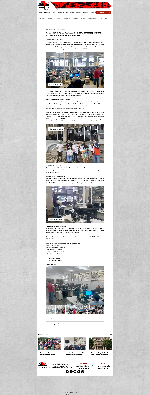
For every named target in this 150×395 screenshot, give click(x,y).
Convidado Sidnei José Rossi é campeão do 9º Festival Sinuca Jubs (75, 353)
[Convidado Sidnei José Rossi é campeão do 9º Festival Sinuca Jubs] (75, 343)
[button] (47, 12)
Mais (106, 18)
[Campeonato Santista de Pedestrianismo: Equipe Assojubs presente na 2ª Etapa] (49, 343)
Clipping (58, 18)
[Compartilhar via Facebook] (47, 324)
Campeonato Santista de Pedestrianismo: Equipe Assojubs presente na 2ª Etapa (49, 353)
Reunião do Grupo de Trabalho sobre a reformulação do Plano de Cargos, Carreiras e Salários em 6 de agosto (100, 353)
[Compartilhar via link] (58, 324)
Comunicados (67, 18)
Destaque (75, 18)
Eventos (83, 18)
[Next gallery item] (102, 285)
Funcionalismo (92, 18)
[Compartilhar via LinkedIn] (54, 324)
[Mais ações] (103, 29)
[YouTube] (74, 371)
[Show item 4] (80, 309)
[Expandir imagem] (75, 285)
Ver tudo (109, 334)
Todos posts (41, 18)
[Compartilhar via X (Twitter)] (50, 324)
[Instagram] (71, 371)
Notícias (56, 318)
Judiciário (61, 318)
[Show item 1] (50, 309)
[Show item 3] (70, 309)
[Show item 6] (99, 309)
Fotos (100, 18)
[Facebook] (67, 371)
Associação (50, 18)
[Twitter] (78, 371)
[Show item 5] (90, 309)
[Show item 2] (60, 309)
